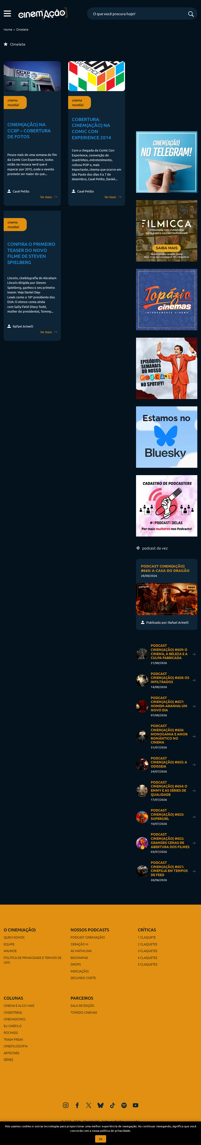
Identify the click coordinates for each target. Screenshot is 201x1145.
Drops (76, 964)
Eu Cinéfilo (13, 1025)
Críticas (147, 930)
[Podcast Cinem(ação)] (166, 367)
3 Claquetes (147, 950)
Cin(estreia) (13, 1012)
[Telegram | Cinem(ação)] (166, 161)
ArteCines (11, 1052)
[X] (88, 1105)
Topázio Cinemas (84, 1012)
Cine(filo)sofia (15, 1046)
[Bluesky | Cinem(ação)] (166, 436)
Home (8, 29)
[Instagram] (65, 1105)
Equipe (9, 944)
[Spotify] (124, 1105)
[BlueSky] (101, 1105)
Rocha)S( (11, 1032)
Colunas (13, 998)
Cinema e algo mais (19, 1005)
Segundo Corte (83, 977)
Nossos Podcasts (90, 930)
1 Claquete (147, 937)
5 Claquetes (147, 964)
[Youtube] (135, 1105)
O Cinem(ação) (20, 930)
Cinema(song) (14, 1019)
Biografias (79, 957)
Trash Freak (13, 1039)
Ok (100, 1139)
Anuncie (10, 950)
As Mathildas (81, 950)
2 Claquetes (147, 944)
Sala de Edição (82, 1005)
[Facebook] (77, 1105)
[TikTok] (112, 1105)
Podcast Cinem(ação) (88, 937)
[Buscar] (191, 14)
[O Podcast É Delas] (166, 505)
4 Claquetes (147, 957)
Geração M (79, 944)
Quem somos (14, 937)
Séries (8, 1059)
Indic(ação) (80, 971)
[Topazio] (166, 298)
